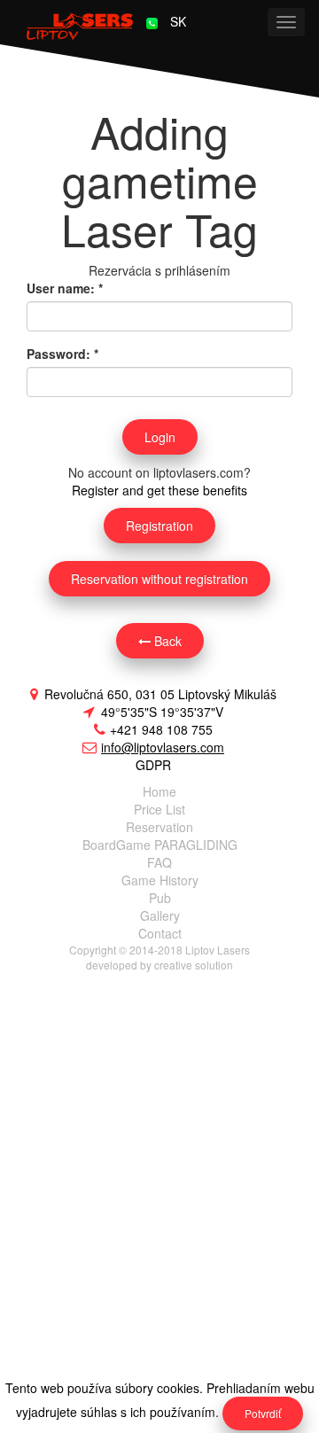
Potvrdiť (263, 1413)
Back (166, 641)
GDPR (153, 765)
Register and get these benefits (159, 490)
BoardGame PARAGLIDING (159, 844)
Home (159, 791)
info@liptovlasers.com (162, 747)
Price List (159, 809)
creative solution (193, 964)
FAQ (159, 862)
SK (178, 21)
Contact (160, 933)
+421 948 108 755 (161, 729)
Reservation (159, 827)
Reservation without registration (159, 579)
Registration (159, 525)
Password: (62, 353)
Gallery (160, 915)
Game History (159, 880)
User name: (65, 288)
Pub (160, 898)
